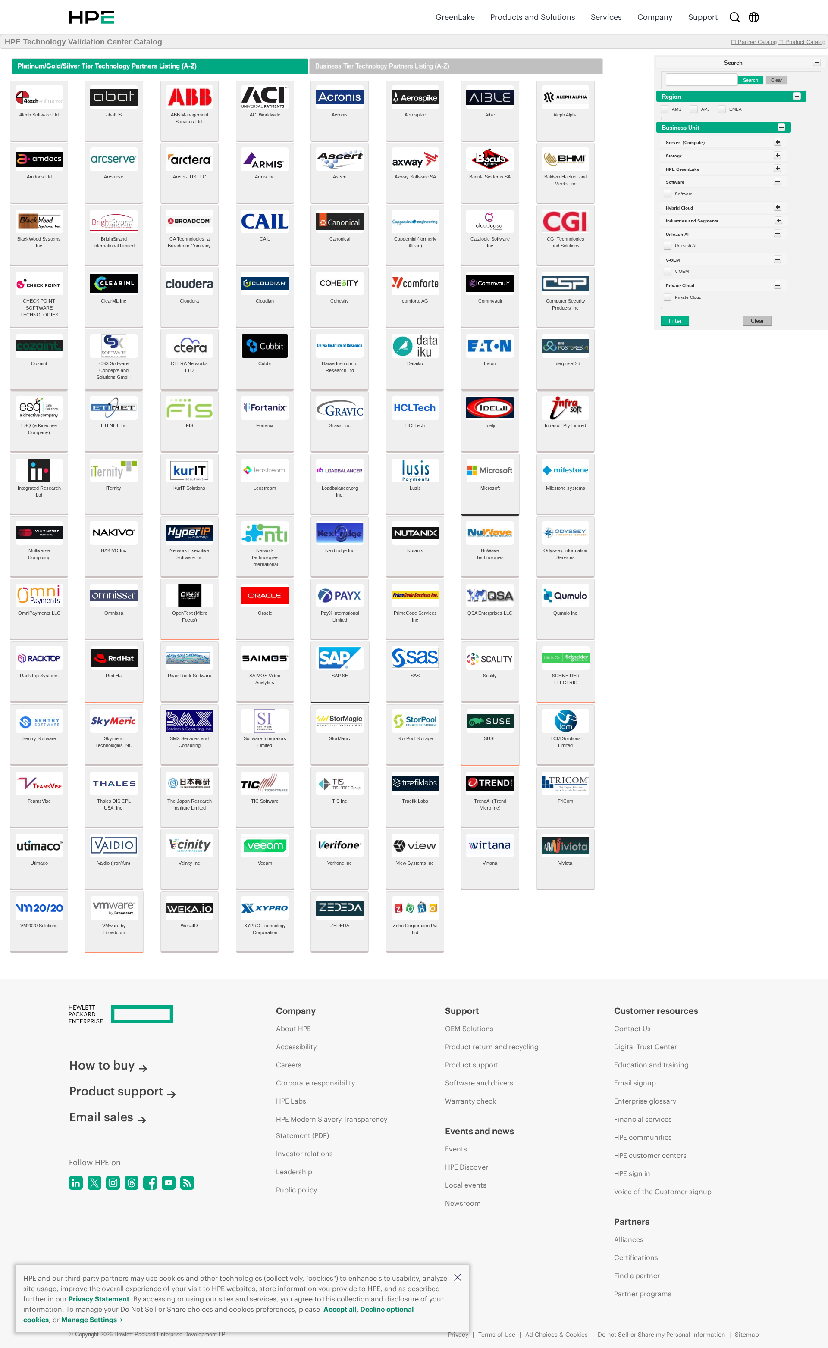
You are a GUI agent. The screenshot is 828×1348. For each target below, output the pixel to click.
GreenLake (455, 17)
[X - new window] (94, 1183)
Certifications (636, 1257)
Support (703, 17)
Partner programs (642, 1293)
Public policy (296, 1189)
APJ (705, 109)
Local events (465, 1185)
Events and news (479, 1131)
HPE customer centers (650, 1155)
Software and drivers (479, 1083)
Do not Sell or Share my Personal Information (661, 1335)
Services (606, 17)
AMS (676, 109)
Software (684, 193)
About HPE (293, 1028)
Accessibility (296, 1046)
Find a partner (637, 1275)
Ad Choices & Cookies (556, 1335)
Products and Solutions (532, 17)
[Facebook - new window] (150, 1183)
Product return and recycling (492, 1046)
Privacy (458, 1335)
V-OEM (682, 271)
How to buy (102, 1065)
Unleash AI (685, 245)
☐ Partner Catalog (754, 42)
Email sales (101, 1117)
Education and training (651, 1064)
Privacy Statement (99, 1299)
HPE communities (643, 1137)
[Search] (735, 17)
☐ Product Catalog (801, 42)
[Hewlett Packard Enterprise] (91, 17)
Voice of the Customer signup (663, 1191)
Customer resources (656, 1010)
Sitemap (747, 1335)
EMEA (735, 109)
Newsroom (463, 1203)
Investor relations (304, 1153)
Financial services (643, 1119)
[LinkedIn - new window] (76, 1183)
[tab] (160, 66)
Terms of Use (496, 1335)
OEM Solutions (469, 1028)
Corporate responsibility (315, 1083)
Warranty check (470, 1101)
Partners (631, 1221)
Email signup (635, 1083)
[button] (457, 1278)
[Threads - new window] (131, 1183)
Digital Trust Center (645, 1046)
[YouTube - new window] (169, 1183)
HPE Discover (466, 1167)
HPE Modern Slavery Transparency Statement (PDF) (331, 1127)
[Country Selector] (754, 17)
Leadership (294, 1171)
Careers (288, 1064)
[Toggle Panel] (817, 62)
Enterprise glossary (645, 1101)
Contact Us (632, 1028)
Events (456, 1149)
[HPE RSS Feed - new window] (187, 1183)
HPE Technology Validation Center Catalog (83, 42)
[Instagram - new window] (113, 1183)
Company (655, 17)
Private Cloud (688, 297)
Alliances (628, 1239)
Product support (116, 1091)
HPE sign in (632, 1173)
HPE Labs (291, 1101)
